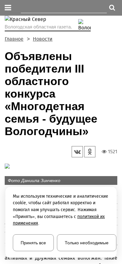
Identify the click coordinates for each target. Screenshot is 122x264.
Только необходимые (87, 242)
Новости (43, 39)
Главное (14, 39)
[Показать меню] (8, 8)
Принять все (33, 242)
